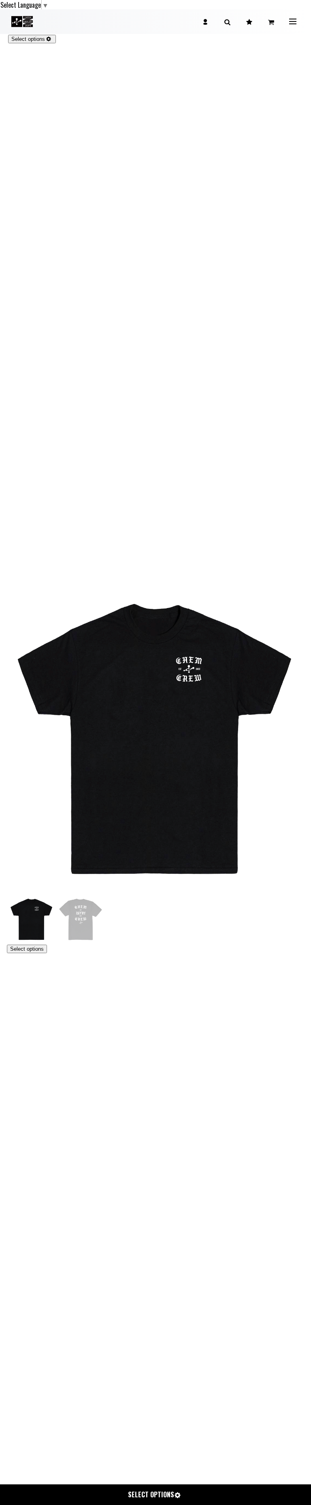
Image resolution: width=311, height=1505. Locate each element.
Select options (27, 949)
